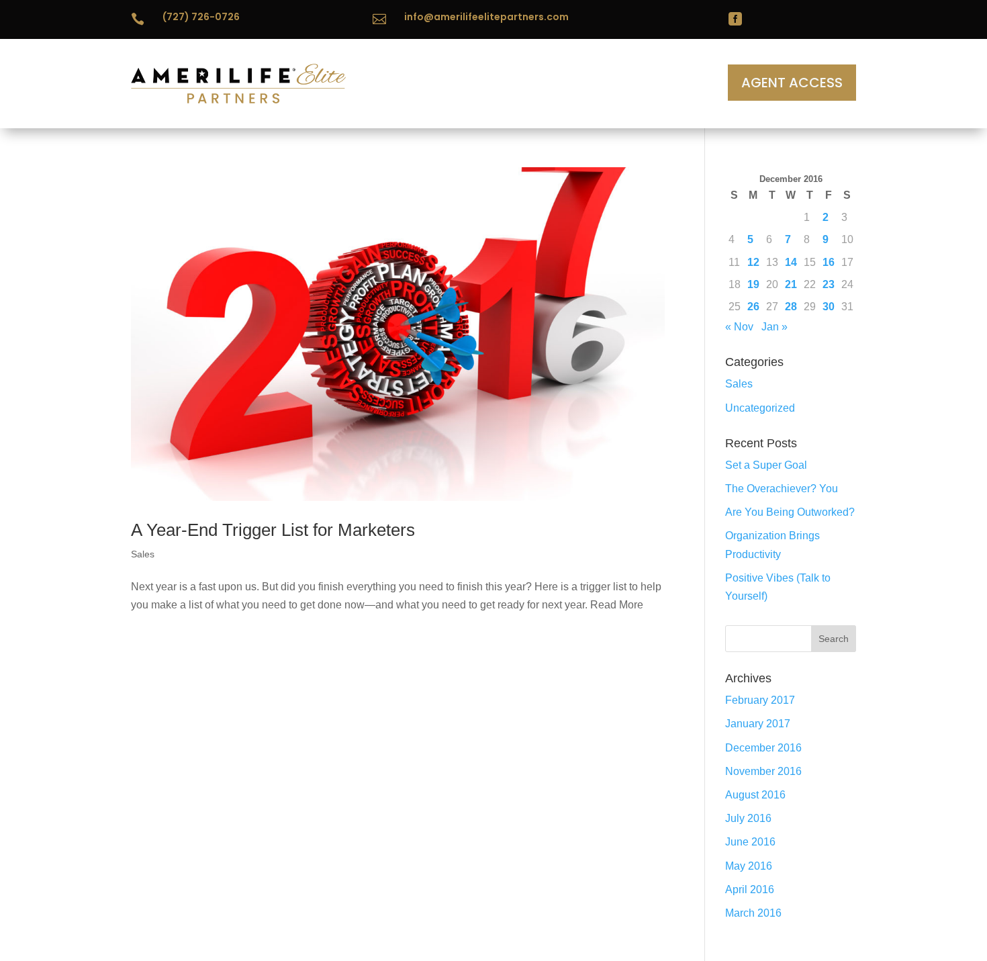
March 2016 (753, 913)
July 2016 (748, 818)
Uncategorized (760, 408)
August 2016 (755, 794)
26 (753, 306)
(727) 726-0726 (201, 17)
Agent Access (792, 82)
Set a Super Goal (766, 465)
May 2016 (748, 866)
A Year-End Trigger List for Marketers (273, 530)
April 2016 (749, 889)
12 (753, 262)
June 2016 (750, 842)
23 (828, 284)
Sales (142, 554)
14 (791, 262)
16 (828, 262)
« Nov (739, 326)
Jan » (774, 326)
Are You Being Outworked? (790, 512)
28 (791, 306)
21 (791, 284)
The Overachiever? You (781, 488)
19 (753, 284)
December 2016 (763, 747)
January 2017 (757, 723)
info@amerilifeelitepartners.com (486, 17)
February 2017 (760, 700)
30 (828, 306)
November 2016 (763, 771)
